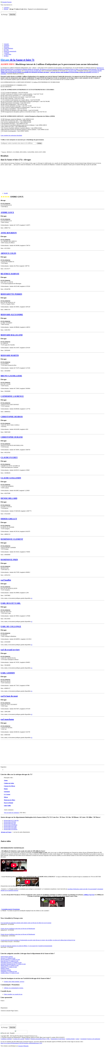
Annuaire (6, 7)
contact (77, 1039)
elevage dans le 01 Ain (10, 823)
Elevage (6, 9)
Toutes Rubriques (8, 48)
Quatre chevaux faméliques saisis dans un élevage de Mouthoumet (18, 928)
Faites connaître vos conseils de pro (13, 994)
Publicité (27, 1039)
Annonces (6, 45)
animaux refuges (5, 968)
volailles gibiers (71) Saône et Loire (10, 973)
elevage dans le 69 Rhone (10, 825)
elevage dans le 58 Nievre (10, 829)
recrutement (84, 1039)
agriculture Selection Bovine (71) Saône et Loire (13, 964)
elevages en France (6, 832)
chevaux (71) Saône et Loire (8, 958)
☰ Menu (6, 56)
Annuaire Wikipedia (23, 1046)
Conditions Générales (6, 1039)
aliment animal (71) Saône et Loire (10, 965)
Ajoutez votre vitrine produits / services (14, 981)
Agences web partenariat (93, 1039)
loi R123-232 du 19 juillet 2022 (33, 70)
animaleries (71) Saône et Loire (9, 967)
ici (31, 598)
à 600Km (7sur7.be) (88, 894)
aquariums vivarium (6, 970)
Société (6, 193)
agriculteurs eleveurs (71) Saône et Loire (11, 962)
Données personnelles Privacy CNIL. (40, 1039)
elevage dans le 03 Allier (10, 828)
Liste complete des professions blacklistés (11, 135)
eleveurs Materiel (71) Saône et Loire (10, 959)
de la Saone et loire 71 (17, 59)
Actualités (6, 52)
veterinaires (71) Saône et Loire (9, 971)
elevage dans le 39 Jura (10, 822)
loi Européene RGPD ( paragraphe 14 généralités (51, 72)
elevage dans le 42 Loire (10, 826)
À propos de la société (18, 1039)
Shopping (6, 47)
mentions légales (70, 1039)
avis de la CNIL (72, 70)
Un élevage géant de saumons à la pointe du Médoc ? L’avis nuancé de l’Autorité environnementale (26, 946)
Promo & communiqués (10, 51)
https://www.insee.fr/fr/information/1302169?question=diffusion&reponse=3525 (21, 1043)
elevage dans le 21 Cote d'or (11, 820)
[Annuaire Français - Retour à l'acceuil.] (6, 2)
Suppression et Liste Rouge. (58, 1039)
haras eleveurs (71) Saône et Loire (9, 961)
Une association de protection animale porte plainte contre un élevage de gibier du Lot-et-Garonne (26, 923)
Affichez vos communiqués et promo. (13, 988)
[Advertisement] (52, 30)
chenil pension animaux (7, 956)
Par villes (6, 50)
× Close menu (7, 54)
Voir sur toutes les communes (11, 812)
